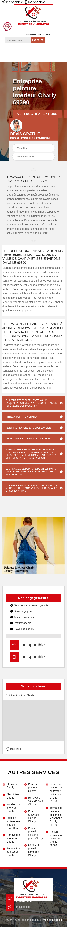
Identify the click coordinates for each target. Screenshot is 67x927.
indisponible (14, 2)
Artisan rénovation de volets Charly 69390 (56, 838)
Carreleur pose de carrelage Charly (33, 850)
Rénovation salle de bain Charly (35, 801)
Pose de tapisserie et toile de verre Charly (14, 823)
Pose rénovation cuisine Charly (34, 816)
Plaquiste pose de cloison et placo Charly (35, 833)
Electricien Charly (13, 796)
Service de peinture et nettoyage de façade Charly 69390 (56, 793)
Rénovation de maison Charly (13, 852)
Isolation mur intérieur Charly (14, 808)
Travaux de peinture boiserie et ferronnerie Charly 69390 (56, 816)
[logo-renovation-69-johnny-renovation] (33, 15)
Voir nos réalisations (37, 114)
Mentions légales (53, 919)
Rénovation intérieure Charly (13, 838)
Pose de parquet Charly (33, 787)
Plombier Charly (12, 786)
